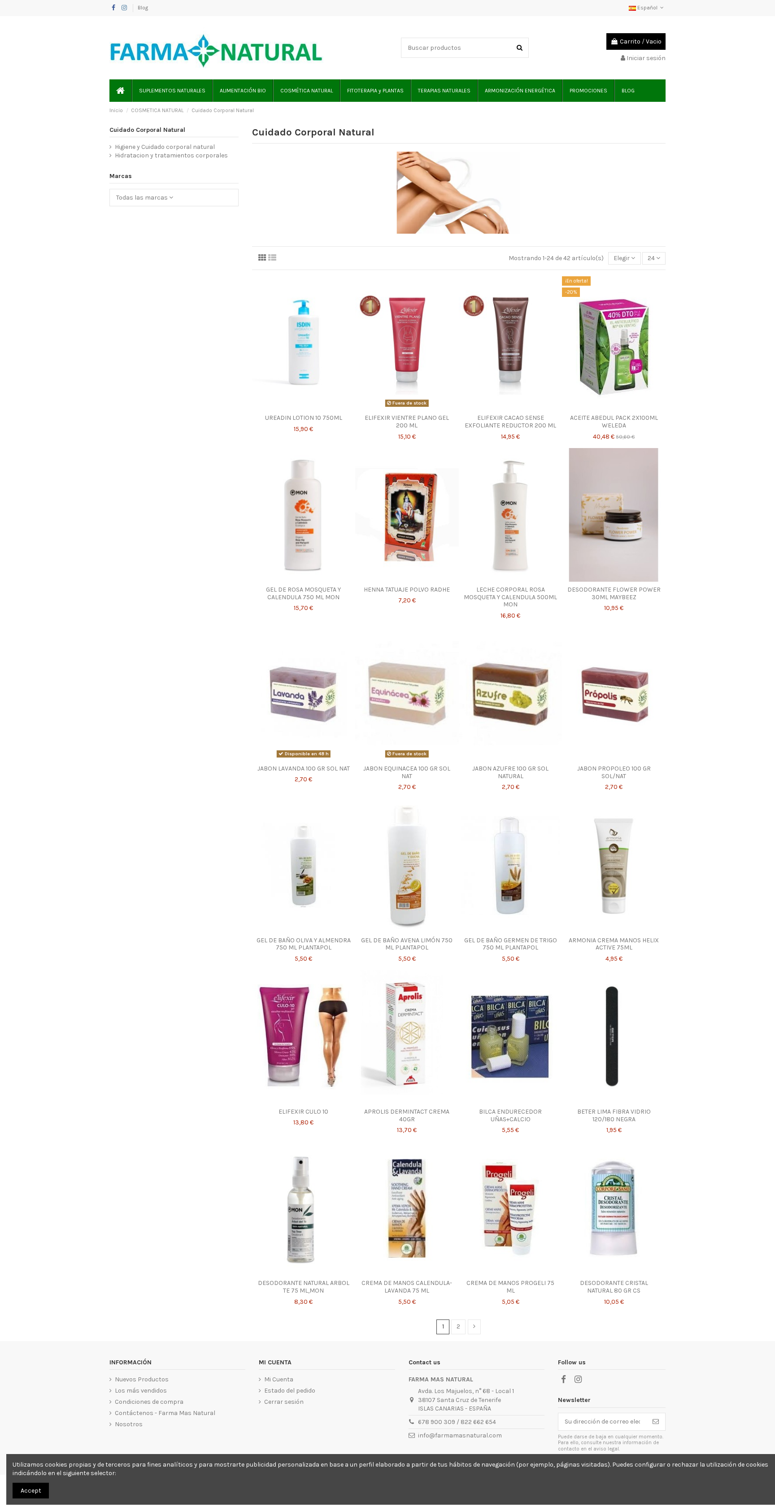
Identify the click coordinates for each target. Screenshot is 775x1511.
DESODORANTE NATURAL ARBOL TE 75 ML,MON (303, 1286)
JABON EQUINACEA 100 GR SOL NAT (406, 772)
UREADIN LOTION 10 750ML (303, 418)
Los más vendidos (141, 1390)
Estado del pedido (289, 1390)
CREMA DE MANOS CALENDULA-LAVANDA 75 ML (406, 1286)
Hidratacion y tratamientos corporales (171, 155)
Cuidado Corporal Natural (147, 130)
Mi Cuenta (278, 1379)
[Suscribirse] (655, 1421)
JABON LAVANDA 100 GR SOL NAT (303, 768)
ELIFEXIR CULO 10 (303, 1111)
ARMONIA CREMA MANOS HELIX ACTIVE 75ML (614, 944)
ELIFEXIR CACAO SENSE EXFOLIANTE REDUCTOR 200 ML (510, 421)
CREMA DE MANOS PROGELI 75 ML (510, 1286)
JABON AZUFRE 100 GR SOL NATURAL (510, 772)
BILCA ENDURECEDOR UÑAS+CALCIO (510, 1115)
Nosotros (129, 1424)
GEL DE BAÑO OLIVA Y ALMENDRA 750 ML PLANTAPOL (304, 944)
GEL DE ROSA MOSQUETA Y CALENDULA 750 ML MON (303, 593)
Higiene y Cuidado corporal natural (165, 147)
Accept (31, 1490)
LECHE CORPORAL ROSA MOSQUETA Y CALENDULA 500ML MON (510, 597)
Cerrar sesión (284, 1402)
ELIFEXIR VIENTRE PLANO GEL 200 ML (407, 421)
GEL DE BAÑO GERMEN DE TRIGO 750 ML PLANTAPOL (510, 944)
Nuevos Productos (142, 1379)
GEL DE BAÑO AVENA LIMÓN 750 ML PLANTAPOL (407, 944)
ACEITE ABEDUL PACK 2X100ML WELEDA (614, 421)
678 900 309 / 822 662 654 (457, 1422)
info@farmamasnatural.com (460, 1435)
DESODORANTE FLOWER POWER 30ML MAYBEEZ (614, 593)
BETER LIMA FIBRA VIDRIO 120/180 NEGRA (614, 1115)
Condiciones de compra (149, 1402)
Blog (143, 7)
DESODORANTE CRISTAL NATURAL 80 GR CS (614, 1286)
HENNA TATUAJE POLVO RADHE (407, 589)
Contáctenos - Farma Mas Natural (165, 1413)
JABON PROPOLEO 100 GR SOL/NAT (614, 772)
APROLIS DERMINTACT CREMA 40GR (406, 1115)
